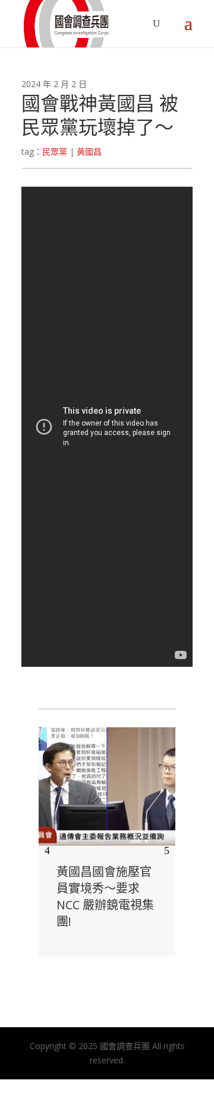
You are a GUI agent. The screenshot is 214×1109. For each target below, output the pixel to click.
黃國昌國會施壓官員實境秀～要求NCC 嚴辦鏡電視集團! (105, 896)
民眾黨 (54, 151)
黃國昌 (89, 151)
